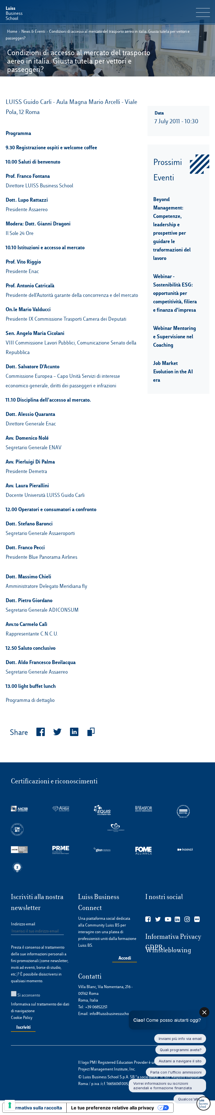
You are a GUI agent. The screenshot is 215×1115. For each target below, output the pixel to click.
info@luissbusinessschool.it (112, 1013)
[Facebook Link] (148, 919)
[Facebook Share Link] (36, 732)
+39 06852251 (96, 1006)
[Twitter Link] (158, 919)
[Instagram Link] (187, 919)
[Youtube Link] (168, 919)
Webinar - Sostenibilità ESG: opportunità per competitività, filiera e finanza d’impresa (175, 293)
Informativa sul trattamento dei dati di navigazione (40, 1007)
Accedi (124, 958)
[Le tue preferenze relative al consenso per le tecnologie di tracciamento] (9, 1105)
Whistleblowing (168, 950)
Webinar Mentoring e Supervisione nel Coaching (174, 336)
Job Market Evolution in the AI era (173, 371)
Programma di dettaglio (30, 700)
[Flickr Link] (197, 919)
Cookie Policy (21, 1017)
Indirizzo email (23, 924)
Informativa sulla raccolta (34, 1108)
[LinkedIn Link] (177, 919)
